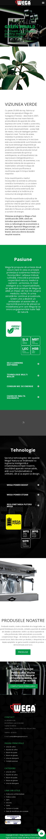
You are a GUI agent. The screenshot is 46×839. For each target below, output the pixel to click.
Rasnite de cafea (12, 750)
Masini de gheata (12, 755)
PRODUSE (23, 652)
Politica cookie (11, 797)
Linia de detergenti (12, 758)
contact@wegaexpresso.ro (18, 736)
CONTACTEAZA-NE (23, 668)
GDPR (8, 806)
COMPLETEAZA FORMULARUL (23, 686)
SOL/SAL (9, 803)
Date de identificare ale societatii (17, 811)
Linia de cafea (11, 747)
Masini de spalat (11, 752)
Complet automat (12, 761)
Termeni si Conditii (12, 808)
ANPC (8, 800)
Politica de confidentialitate (15, 794)
